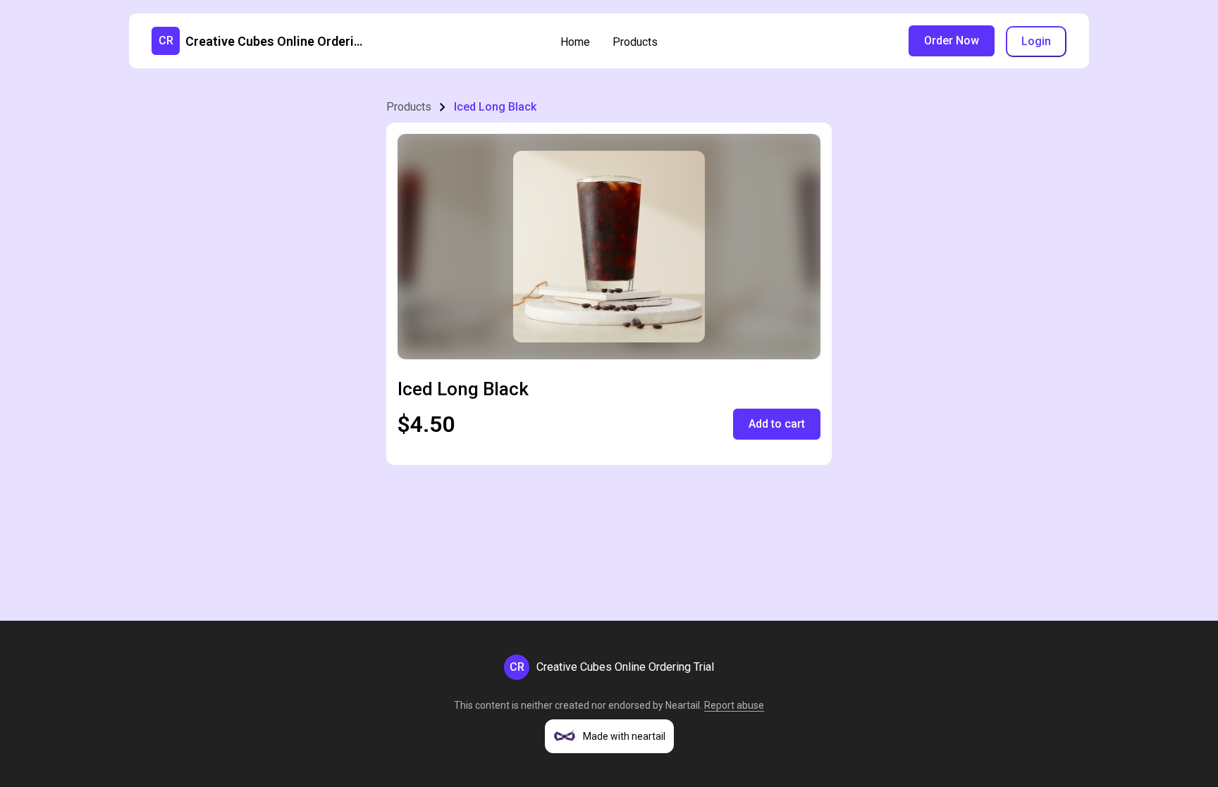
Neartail (682, 705)
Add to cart (777, 423)
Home (575, 42)
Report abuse (734, 705)
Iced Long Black (495, 106)
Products (635, 42)
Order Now (951, 40)
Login (1036, 41)
